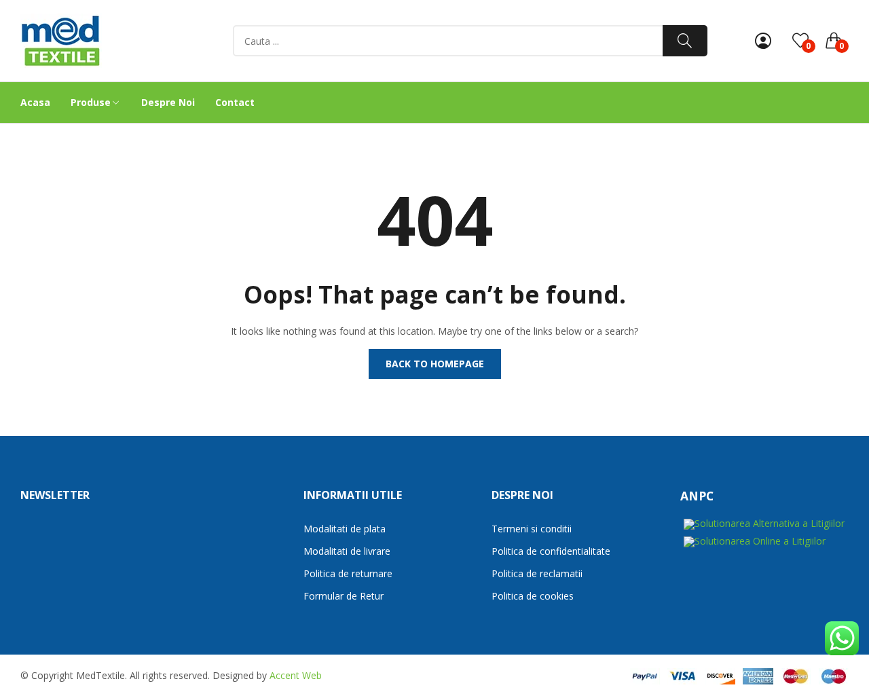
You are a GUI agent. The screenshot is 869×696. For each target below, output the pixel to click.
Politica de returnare (347, 573)
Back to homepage (435, 363)
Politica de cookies (533, 595)
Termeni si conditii (532, 528)
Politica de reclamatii (537, 573)
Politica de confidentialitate (551, 551)
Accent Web (296, 675)
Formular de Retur (343, 595)
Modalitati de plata (344, 528)
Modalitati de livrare (346, 551)
